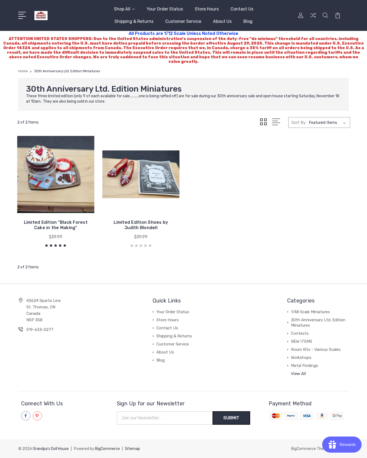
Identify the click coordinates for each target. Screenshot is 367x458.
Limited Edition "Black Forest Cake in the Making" (56, 225)
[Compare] (313, 18)
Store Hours (207, 9)
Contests (300, 333)
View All (298, 373)
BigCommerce (107, 448)
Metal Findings (304, 365)
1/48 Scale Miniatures (310, 311)
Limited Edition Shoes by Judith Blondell (141, 225)
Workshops (301, 357)
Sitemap (132, 448)
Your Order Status (165, 9)
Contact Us (242, 9)
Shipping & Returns (133, 21)
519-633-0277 (39, 329)
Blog (248, 21)
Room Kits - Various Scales (316, 349)
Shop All (122, 9)
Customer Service (183, 21)
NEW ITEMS (301, 341)
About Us (222, 21)
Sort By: (299, 122)
